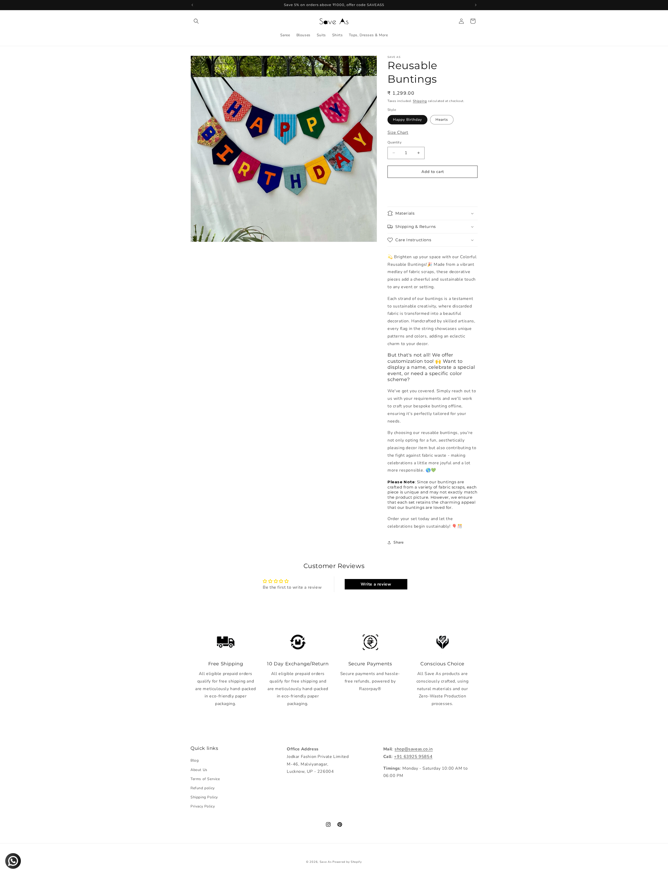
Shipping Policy (204, 797)
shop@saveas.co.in (414, 749)
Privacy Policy (202, 806)
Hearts (442, 119)
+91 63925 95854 (413, 757)
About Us (198, 769)
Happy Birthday (407, 119)
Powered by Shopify (347, 862)
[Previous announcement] (192, 5)
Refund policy (202, 788)
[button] (196, 21)
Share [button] (398, 542)
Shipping (420, 101)
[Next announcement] (475, 5)
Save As (326, 862)
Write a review (376, 584)
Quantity (394, 142)
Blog (194, 760)
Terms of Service (205, 778)
